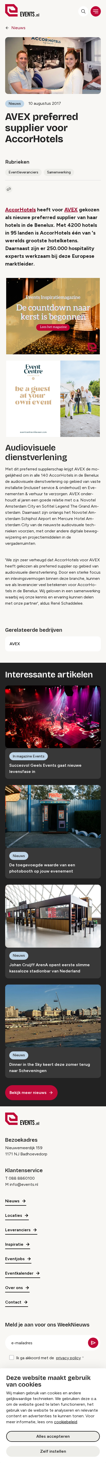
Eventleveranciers (23, 172)
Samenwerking (59, 172)
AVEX (71, 209)
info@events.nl (24, 1184)
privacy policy (68, 1357)
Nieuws (18, 27)
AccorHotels (20, 209)
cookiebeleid (65, 1421)
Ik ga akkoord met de (48, 1357)
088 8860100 (22, 1178)
